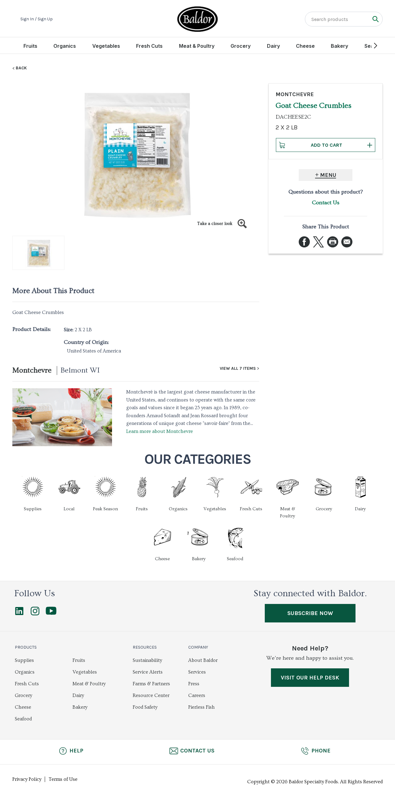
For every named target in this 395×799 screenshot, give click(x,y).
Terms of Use (63, 779)
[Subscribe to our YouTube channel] (51, 613)
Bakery (339, 46)
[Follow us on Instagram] (35, 614)
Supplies (24, 660)
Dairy (273, 46)
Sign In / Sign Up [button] (36, 19)
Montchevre (32, 370)
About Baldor (203, 660)
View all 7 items (238, 368)
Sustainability (147, 660)
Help (76, 750)
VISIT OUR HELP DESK (310, 677)
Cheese (305, 46)
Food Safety (145, 707)
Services (197, 672)
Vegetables (106, 46)
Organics (64, 46)
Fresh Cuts (149, 46)
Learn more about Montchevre (159, 431)
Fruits (30, 46)
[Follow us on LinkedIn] (19, 614)
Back (21, 68)
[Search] (375, 19)
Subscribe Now (310, 613)
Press (193, 684)
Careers (196, 695)
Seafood (23, 719)
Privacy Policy (26, 779)
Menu (328, 175)
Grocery (241, 46)
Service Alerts (148, 672)
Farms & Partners (151, 684)
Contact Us (325, 202)
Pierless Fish (201, 707)
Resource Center (151, 695)
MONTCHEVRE (295, 94)
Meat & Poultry (196, 46)
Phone (321, 750)
